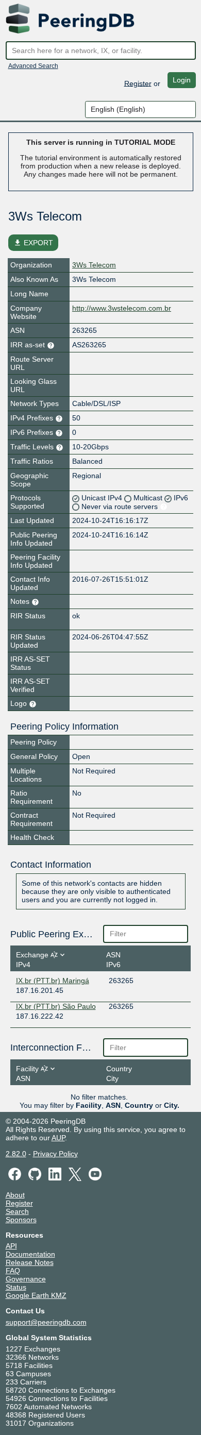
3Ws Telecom (94, 265)
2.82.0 (16, 1154)
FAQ (13, 1271)
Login (182, 80)
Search (17, 1211)
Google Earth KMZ (36, 1295)
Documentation (30, 1254)
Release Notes (30, 1262)
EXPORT (33, 243)
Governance (26, 1279)
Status (16, 1287)
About (15, 1195)
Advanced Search (33, 66)
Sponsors (21, 1219)
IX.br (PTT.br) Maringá (52, 980)
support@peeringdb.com (46, 1322)
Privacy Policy (55, 1154)
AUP (58, 1138)
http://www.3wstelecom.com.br (121, 308)
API (11, 1246)
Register (138, 83)
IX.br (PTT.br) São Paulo (56, 1006)
